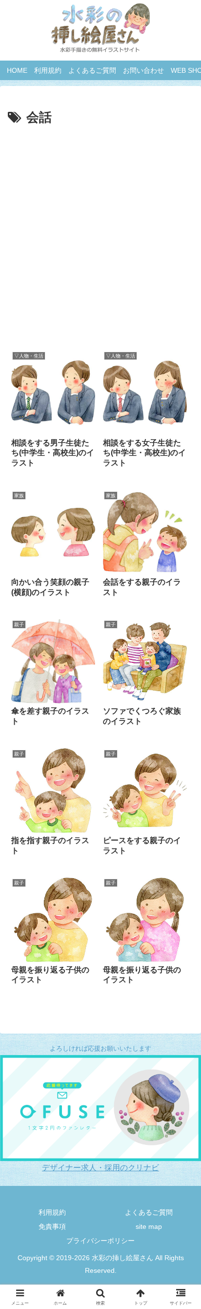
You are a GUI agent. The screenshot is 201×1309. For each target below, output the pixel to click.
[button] (172, 1068)
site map (149, 1226)
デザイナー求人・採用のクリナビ (100, 1167)
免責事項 (52, 1226)
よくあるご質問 (149, 1212)
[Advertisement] (100, 234)
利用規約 (52, 1212)
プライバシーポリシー (100, 1241)
